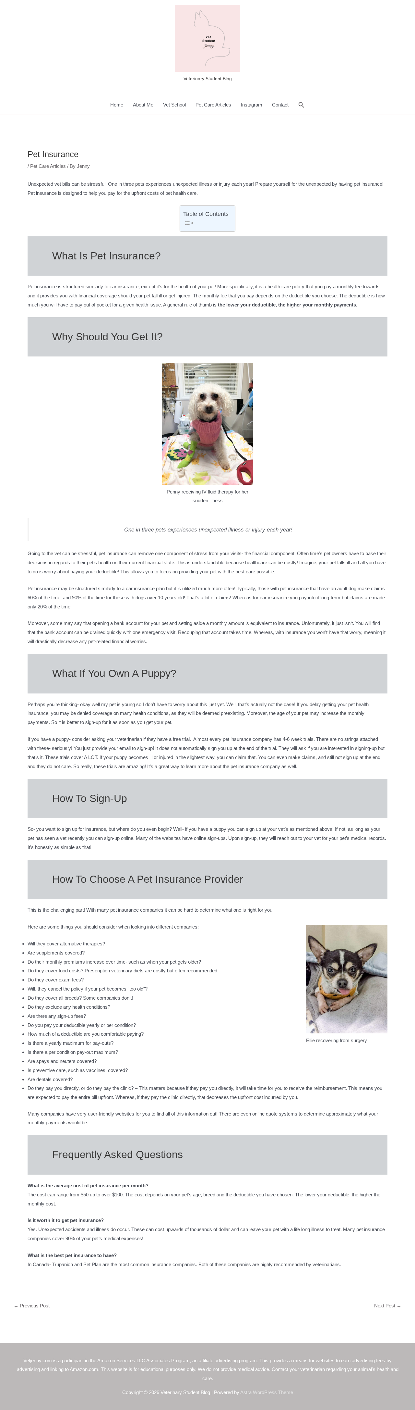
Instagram (251, 104)
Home (116, 104)
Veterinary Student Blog (208, 78)
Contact (280, 104)
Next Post (387, 1305)
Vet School (174, 104)
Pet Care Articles (213, 104)
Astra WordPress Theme (266, 1392)
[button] (301, 105)
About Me (143, 104)
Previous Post (32, 1305)
